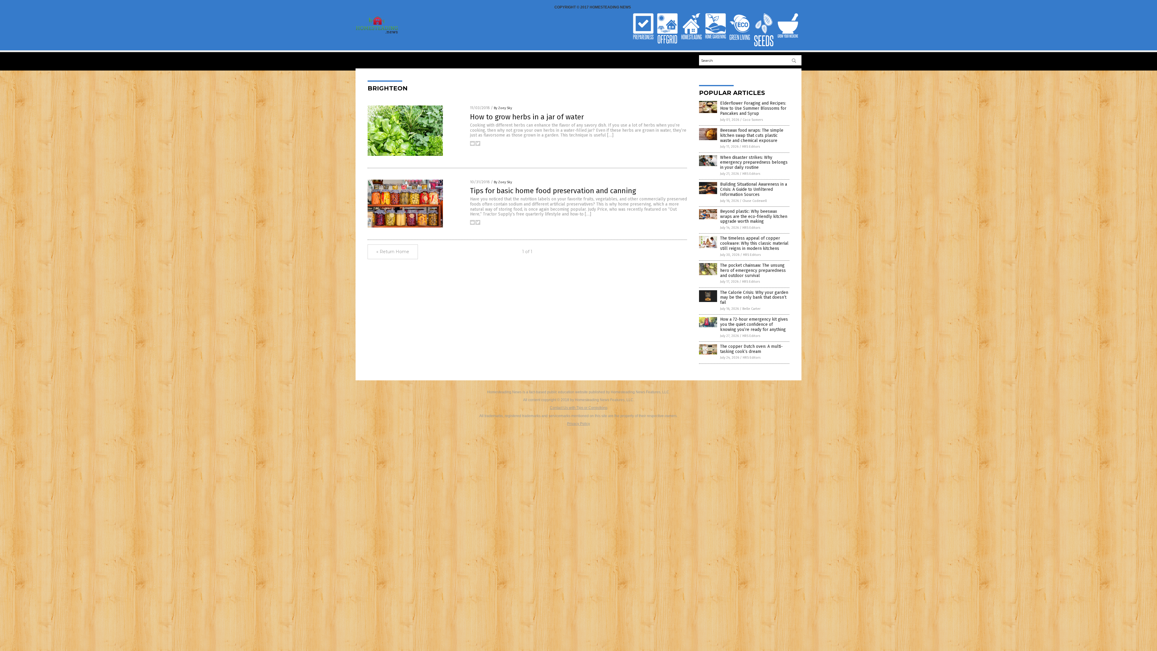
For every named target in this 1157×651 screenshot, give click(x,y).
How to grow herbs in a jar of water (527, 117)
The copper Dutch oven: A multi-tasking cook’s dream (751, 349)
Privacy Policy (578, 424)
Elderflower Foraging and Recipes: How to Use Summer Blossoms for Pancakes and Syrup (753, 108)
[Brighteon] (377, 33)
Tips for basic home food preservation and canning (553, 191)
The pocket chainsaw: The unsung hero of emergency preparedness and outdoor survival (753, 270)
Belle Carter (751, 309)
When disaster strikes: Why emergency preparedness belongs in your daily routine (754, 162)
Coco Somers (753, 120)
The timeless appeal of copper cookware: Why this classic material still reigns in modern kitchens (754, 243)
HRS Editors (751, 147)
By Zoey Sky (503, 108)
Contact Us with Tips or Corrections (578, 408)
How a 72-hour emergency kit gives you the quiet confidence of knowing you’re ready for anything (754, 324)
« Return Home (392, 251)
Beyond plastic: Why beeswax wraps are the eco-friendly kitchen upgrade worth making (753, 216)
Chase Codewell (754, 201)
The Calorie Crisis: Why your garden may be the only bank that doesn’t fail (754, 297)
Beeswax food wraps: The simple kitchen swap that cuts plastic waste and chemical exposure (751, 135)
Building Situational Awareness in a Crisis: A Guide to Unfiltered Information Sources (753, 189)
